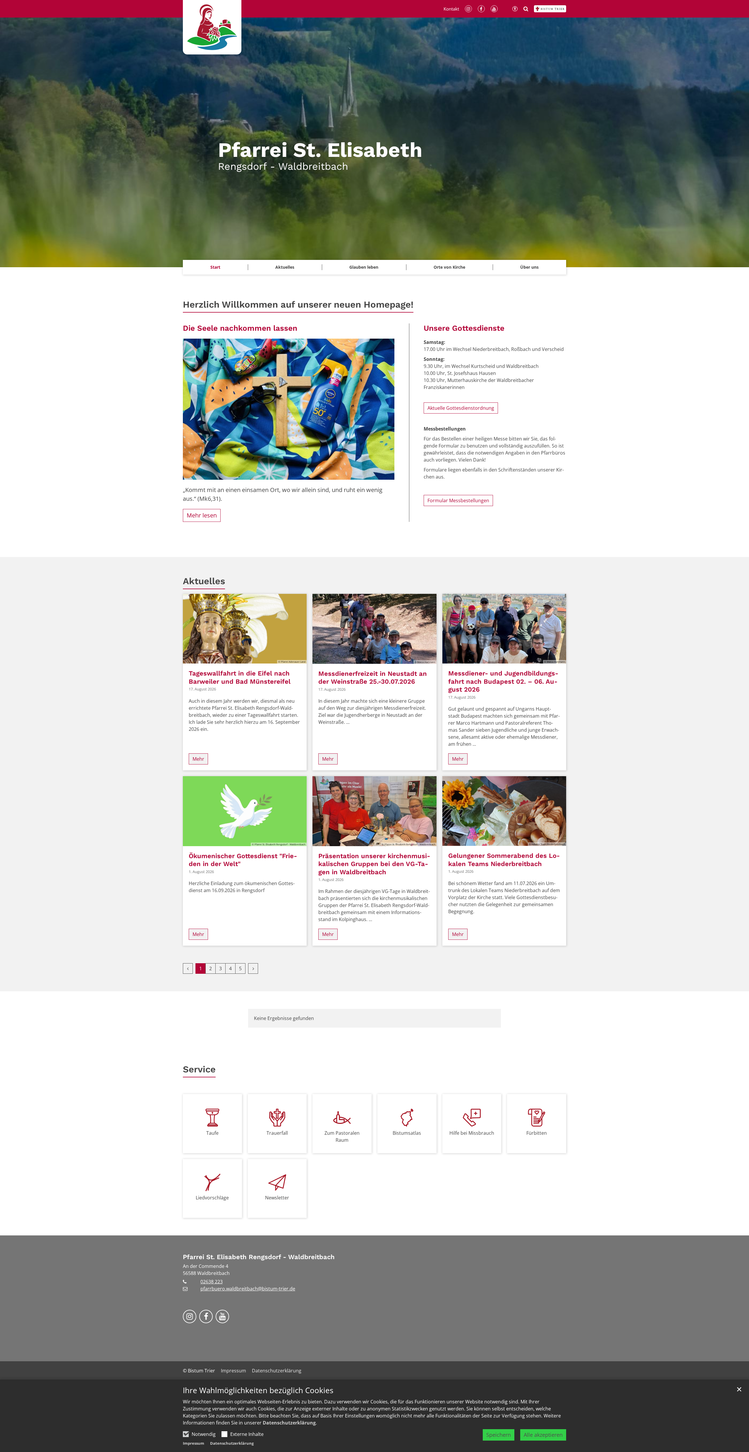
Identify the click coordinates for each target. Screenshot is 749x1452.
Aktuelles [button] (284, 267)
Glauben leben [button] (363, 267)
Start (215, 267)
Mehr (198, 759)
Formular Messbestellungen (458, 500)
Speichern (498, 1434)
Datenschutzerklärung (289, 1423)
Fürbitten (536, 1133)
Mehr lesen (202, 515)
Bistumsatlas (407, 1133)
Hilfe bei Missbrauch (471, 1133)
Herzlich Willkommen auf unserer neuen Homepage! (298, 304)
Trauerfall (277, 1133)
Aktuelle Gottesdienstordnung (460, 408)
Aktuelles (204, 581)
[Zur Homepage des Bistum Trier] (550, 8)
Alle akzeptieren (543, 1434)
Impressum (193, 1443)
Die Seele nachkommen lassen (240, 328)
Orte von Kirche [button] (449, 267)
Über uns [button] (529, 267)
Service (199, 1069)
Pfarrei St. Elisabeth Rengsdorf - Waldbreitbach (259, 1257)
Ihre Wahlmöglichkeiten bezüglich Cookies (258, 1390)
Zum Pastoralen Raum (342, 1136)
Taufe (212, 1133)
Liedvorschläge (212, 1197)
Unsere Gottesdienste (464, 328)
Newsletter (277, 1197)
